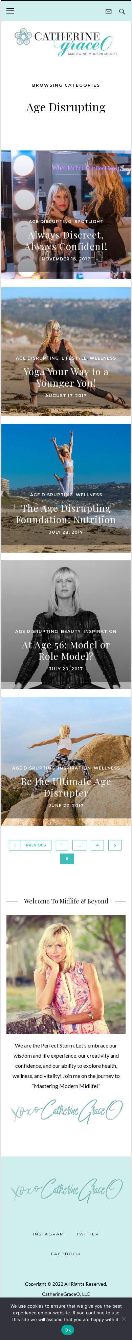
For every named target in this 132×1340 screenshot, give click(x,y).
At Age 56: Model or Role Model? (66, 650)
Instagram (48, 1233)
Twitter (87, 1233)
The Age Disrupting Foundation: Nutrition (66, 514)
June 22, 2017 (66, 805)
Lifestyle (74, 358)
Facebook (66, 1253)
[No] (123, 1318)
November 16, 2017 (66, 258)
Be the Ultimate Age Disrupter (66, 787)
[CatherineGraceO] (66, 43)
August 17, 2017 (66, 395)
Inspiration (100, 631)
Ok (68, 1330)
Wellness (103, 358)
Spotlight (89, 221)
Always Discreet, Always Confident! (66, 240)
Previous (36, 845)
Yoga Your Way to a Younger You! (66, 377)
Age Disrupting (50, 221)
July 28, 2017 (66, 532)
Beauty (71, 631)
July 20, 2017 (66, 668)
